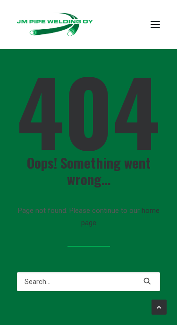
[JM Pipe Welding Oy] (55, 24)
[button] (155, 24)
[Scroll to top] (159, 306)
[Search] (88, 281)
